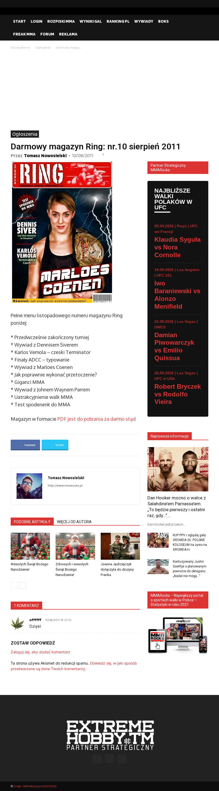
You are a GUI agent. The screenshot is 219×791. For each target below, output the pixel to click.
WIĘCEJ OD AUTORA (74, 522)
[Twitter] (204, 3)
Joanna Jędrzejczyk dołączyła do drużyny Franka (117, 569)
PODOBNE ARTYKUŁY (32, 522)
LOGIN (36, 21)
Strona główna (20, 47)
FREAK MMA (24, 34)
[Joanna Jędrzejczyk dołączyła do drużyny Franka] (120, 546)
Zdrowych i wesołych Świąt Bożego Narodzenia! (72, 569)
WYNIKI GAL (91, 21)
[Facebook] (187, 3)
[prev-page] (14, 585)
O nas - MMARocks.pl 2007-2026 (34, 786)
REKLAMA (68, 34)
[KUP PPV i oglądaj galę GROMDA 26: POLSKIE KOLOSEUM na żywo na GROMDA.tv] (158, 540)
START (19, 21)
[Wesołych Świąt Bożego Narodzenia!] (30, 546)
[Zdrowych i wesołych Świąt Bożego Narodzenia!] (75, 546)
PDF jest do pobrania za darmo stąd (96, 419)
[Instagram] (196, 3)
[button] (201, 21)
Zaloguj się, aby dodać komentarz (40, 652)
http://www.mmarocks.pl (65, 485)
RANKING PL (118, 21)
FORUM (47, 34)
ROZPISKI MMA (61, 21)
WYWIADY (143, 21)
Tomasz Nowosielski (45, 155)
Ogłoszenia (43, 47)
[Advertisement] (109, 90)
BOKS (163, 21)
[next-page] (22, 585)
